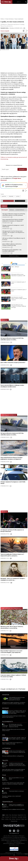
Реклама (21, 835)
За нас (5, 835)
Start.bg (13, 819)
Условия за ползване (19, 837)
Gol (3, 735)
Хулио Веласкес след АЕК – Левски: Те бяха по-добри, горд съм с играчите (19, 298)
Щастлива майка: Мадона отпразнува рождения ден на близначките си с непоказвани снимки (13, 770)
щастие (4, 196)
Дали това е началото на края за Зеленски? (13, 362)
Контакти (15, 835)
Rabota (2, 819)
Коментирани (20, 210)
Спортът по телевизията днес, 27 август (18, 282)
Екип (9, 835)
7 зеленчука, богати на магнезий (16, 791)
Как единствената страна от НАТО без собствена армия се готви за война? (13, 214)
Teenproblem (7, 801)
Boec (26, 819)
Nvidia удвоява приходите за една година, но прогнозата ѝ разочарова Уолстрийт (17, 698)
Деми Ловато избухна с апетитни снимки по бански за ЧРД (12, 244)
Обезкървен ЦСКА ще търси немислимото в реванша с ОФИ (18, 275)
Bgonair (5, 708)
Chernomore (18, 819)
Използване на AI (14, 845)
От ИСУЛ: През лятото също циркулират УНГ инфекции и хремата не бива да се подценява (13, 783)
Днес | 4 (19, 1)
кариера (11, 196)
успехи (18, 196)
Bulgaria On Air (21, 815)
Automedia (6, 748)
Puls (4, 775)
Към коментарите (20, 200)
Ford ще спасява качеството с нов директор (13, 756)
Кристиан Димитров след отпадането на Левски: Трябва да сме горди (18, 306)
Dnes (10, 815)
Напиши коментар (8, 200)
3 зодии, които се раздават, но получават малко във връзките (16, 805)
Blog (10, 819)
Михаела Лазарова (5, 30)
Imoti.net (24, 817)
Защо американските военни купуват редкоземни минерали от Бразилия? (13, 220)
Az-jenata (6, 788)
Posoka (22, 819)
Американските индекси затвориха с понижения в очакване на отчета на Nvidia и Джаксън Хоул (13, 703)
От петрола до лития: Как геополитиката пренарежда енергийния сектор (15, 725)
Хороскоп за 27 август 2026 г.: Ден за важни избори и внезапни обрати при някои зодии (17, 712)
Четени (11, 210)
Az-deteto (7, 819)
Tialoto (5, 760)
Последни (4, 210)
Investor (5, 694)
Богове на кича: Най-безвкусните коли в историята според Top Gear (17, 751)
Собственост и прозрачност (10, 840)
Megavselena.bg (14, 821)
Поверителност (7, 837)
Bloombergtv (7, 721)
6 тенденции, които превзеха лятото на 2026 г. (13, 809)
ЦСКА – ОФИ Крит (15, 266)
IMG (3, 815)
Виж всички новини (14, 256)
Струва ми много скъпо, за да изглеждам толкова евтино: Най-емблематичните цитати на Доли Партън (13, 765)
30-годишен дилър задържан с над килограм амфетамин (11, 250)
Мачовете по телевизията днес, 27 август (18, 290)
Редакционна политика (8, 839)
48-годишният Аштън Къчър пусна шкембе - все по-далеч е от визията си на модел (13, 232)
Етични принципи (21, 839)
